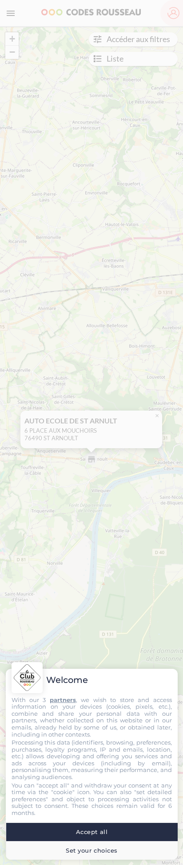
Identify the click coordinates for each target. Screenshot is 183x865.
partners (63, 699)
